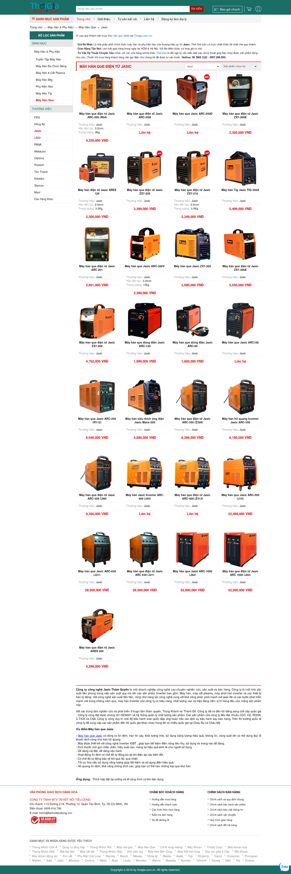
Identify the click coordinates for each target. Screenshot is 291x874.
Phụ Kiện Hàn (44, 86)
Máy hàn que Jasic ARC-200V (145, 266)
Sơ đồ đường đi (160, 820)
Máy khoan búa (237, 847)
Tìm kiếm (196, 9)
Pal (238, 860)
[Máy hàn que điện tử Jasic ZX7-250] (145, 168)
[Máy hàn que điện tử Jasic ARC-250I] (145, 91)
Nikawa (137, 856)
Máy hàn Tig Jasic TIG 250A (240, 190)
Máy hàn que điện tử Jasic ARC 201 (97, 268)
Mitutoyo (74, 860)
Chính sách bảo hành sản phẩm (227, 804)
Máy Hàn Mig (44, 80)
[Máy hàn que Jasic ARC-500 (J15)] (240, 473)
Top (190, 856)
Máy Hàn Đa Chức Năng (51, 66)
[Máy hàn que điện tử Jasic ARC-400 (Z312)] (192, 473)
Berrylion (141, 860)
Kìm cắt (67, 856)
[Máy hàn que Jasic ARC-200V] (145, 244)
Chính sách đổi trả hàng (223, 825)
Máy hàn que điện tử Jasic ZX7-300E (240, 268)
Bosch (124, 856)
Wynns (156, 860)
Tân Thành (41, 172)
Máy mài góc (125, 847)
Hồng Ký (39, 124)
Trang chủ (83, 19)
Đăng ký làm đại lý (174, 19)
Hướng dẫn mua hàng (164, 799)
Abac (115, 860)
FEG (37, 117)
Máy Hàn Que (87, 27)
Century (89, 860)
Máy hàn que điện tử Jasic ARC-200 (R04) (97, 115)
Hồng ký (152, 856)
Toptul (218, 856)
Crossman (233, 856)
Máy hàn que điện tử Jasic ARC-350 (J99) (97, 496)
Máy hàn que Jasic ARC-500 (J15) (240, 496)
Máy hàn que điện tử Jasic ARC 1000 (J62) (240, 573)
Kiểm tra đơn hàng (162, 815)
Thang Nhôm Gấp (111, 851)
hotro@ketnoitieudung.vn (55, 813)
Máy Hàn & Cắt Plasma (50, 73)
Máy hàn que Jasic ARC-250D (192, 113)
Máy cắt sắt (87, 851)
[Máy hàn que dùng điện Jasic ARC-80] (192, 320)
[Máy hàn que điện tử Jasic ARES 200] (97, 625)
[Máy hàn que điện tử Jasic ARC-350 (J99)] (97, 473)
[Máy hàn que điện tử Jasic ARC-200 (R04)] (97, 91)
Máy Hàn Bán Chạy (160, 851)
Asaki (179, 856)
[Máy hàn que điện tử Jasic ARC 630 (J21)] (145, 549)
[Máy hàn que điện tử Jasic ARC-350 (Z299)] (192, 396)
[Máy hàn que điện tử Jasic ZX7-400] (97, 320)
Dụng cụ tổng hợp (73, 847)
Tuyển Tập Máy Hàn (48, 59)
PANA (37, 144)
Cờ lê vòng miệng (171, 847)
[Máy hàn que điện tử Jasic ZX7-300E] (240, 244)
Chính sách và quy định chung (227, 799)
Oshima (39, 158)
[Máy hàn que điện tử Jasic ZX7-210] (192, 168)
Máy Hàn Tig (44, 93)
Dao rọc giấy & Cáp (217, 851)
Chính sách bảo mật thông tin (226, 809)
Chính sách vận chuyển (223, 815)
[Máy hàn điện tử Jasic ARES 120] (97, 168)
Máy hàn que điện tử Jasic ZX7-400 (97, 344)
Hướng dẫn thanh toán (164, 804)
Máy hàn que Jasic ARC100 (240, 342)
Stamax (39, 185)
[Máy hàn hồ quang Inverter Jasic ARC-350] (240, 396)
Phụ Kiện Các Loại (89, 856)
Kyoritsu (186, 860)
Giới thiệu (104, 19)
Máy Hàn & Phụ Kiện (60, 27)
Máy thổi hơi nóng (189, 851)
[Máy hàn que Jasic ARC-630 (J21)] (97, 549)
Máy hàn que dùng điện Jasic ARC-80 (193, 344)
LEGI (37, 138)
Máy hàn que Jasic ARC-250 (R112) (97, 420)
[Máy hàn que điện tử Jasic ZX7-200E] (240, 91)
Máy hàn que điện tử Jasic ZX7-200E (240, 115)
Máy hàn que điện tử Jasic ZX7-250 (145, 191)
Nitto (228, 860)
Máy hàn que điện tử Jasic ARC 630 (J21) (145, 573)
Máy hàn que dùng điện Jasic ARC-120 (145, 344)
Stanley (110, 856)
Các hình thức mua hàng (166, 809)
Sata (49, 860)
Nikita (103, 860)
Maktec (36, 860)
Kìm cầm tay (135, 851)
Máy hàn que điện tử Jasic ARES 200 (97, 649)
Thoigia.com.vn (143, 35)
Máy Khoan (194, 847)
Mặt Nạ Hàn (67, 851)
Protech (39, 165)
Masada (171, 860)
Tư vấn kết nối (127, 19)
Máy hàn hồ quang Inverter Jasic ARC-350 (240, 420)
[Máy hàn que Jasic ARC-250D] (192, 91)
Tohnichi (201, 860)
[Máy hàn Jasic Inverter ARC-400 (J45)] (145, 473)
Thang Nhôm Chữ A (44, 847)
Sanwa (216, 860)
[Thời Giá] (44, 7)
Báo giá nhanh (230, 9)
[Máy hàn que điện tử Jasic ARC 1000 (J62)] (240, 549)
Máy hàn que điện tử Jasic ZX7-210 (192, 191)
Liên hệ (149, 19)
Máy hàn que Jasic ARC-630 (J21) (97, 573)
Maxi (37, 192)
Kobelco (39, 178)
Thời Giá (161, 53)
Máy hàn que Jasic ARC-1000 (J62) (192, 573)
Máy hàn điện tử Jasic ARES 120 (97, 191)
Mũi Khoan (241, 851)
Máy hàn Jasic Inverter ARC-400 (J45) (145, 496)
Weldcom (40, 151)
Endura (249, 860)
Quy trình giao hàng (221, 820)
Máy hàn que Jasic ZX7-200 (192, 266)
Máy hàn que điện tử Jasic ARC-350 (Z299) (192, 420)
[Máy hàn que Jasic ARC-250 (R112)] (97, 396)
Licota (127, 860)
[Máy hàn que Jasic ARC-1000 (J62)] (192, 549)
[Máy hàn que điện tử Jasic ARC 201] (97, 244)
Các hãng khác (43, 199)
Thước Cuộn (215, 847)
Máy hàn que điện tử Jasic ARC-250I (145, 115)
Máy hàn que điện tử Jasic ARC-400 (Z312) (192, 496)
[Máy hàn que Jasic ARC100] (240, 320)
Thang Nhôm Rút (100, 847)
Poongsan (251, 856)
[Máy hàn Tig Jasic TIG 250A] (240, 168)
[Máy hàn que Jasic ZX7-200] (192, 244)
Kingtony (203, 856)
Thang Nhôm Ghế (43, 851)
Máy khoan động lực (45, 856)
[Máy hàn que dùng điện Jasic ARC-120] (145, 320)
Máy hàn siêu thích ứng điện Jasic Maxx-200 (144, 420)
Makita (167, 856)
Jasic (104, 27)
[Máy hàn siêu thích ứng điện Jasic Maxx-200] (145, 396)
